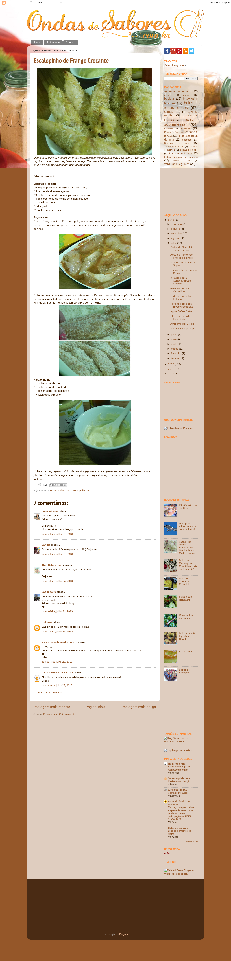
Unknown (47, 622)
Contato (70, 42)
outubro (176, 228)
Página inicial (96, 707)
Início (37, 42)
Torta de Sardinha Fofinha (180, 297)
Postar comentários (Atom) (58, 714)
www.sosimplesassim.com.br (59, 642)
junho (174, 334)
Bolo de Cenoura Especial (184, 581)
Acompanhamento (60, 490)
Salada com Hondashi (186, 598)
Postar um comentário (50, 692)
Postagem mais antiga (138, 707)
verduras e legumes (176, 164)
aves (75, 490)
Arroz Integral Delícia (182, 323)
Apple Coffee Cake (181, 311)
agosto (175, 238)
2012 (171, 364)
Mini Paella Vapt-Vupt (182, 328)
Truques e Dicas (182, 160)
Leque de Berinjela (184, 671)
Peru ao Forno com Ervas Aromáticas (181, 305)
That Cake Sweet (52, 565)
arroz (167, 95)
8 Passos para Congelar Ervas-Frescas (181, 281)
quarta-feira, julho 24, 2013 (57, 534)
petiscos (84, 490)
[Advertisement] (182, 190)
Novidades (179, 132)
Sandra (46, 544)
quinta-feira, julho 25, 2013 (57, 662)
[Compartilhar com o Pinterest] (65, 485)
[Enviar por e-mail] (51, 485)
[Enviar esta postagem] (44, 485)
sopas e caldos (189, 149)
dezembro (177, 224)
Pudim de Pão (187, 651)
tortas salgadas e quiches (181, 157)
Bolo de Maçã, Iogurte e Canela (187, 636)
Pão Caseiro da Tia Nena (188, 507)
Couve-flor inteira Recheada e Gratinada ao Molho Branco (187, 547)
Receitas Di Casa (176, 143)
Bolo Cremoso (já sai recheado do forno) (179, 768)
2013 (171, 220)
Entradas (168, 128)
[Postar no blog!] (54, 485)
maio (174, 339)
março (175, 348)
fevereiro (176, 353)
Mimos (167, 132)
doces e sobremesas (181, 122)
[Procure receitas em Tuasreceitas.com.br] (178, 750)
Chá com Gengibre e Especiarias (182, 317)
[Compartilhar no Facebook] (61, 485)
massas (185, 128)
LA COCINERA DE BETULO (58, 672)
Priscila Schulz (51, 511)
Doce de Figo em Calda (186, 616)
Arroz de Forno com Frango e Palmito (181, 256)
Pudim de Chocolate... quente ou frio (183, 248)
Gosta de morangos (178, 792)
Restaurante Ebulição (179, 781)
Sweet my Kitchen (179, 778)
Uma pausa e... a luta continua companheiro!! (188, 526)
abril (174, 344)
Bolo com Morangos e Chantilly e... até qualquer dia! (188, 565)
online (167, 853)
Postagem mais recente (51, 707)
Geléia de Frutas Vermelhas (179, 290)
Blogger (123, 934)
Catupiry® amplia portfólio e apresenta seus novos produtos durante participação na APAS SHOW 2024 (181, 813)
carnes (168, 111)
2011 (171, 369)
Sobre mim (53, 42)
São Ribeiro (49, 592)
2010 (171, 373)
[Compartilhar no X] (58, 485)
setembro (177, 233)
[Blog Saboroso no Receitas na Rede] (181, 741)
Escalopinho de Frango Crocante (71, 60)
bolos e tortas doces (181, 105)
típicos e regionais (180, 153)
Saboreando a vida (174, 146)
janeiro (175, 358)
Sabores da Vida (178, 828)
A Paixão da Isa (177, 790)
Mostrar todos (192, 841)
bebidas (169, 98)
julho (174, 243)
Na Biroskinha (176, 763)
